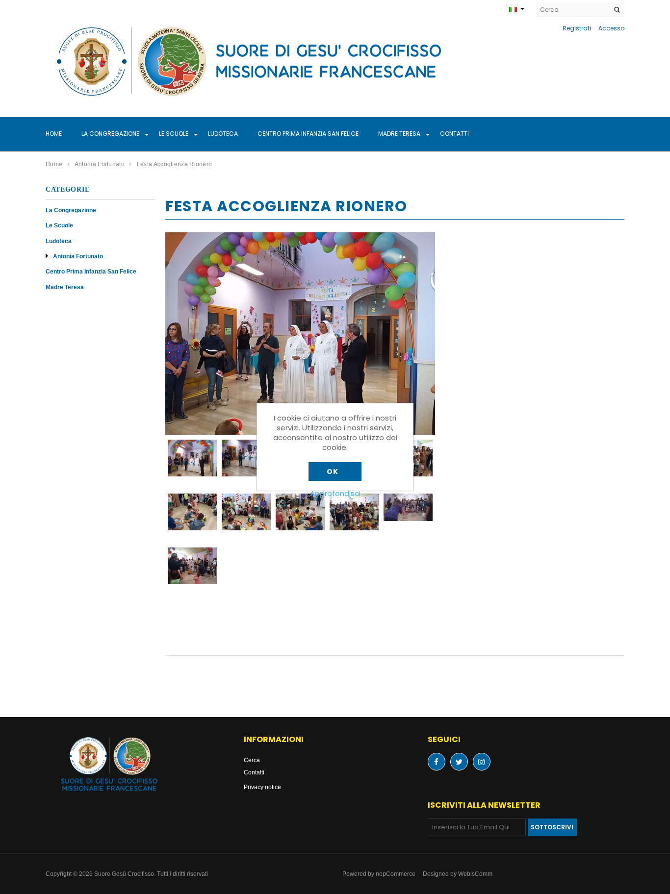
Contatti (454, 133)
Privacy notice (262, 787)
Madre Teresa (399, 133)
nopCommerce (395, 873)
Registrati (577, 28)
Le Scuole (173, 133)
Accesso (611, 28)
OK (332, 471)
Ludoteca (223, 133)
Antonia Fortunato (78, 256)
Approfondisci (335, 493)
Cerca (252, 760)
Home (54, 133)
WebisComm (475, 873)
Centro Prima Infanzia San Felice (308, 133)
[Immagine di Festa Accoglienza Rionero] (300, 333)
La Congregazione (110, 133)
